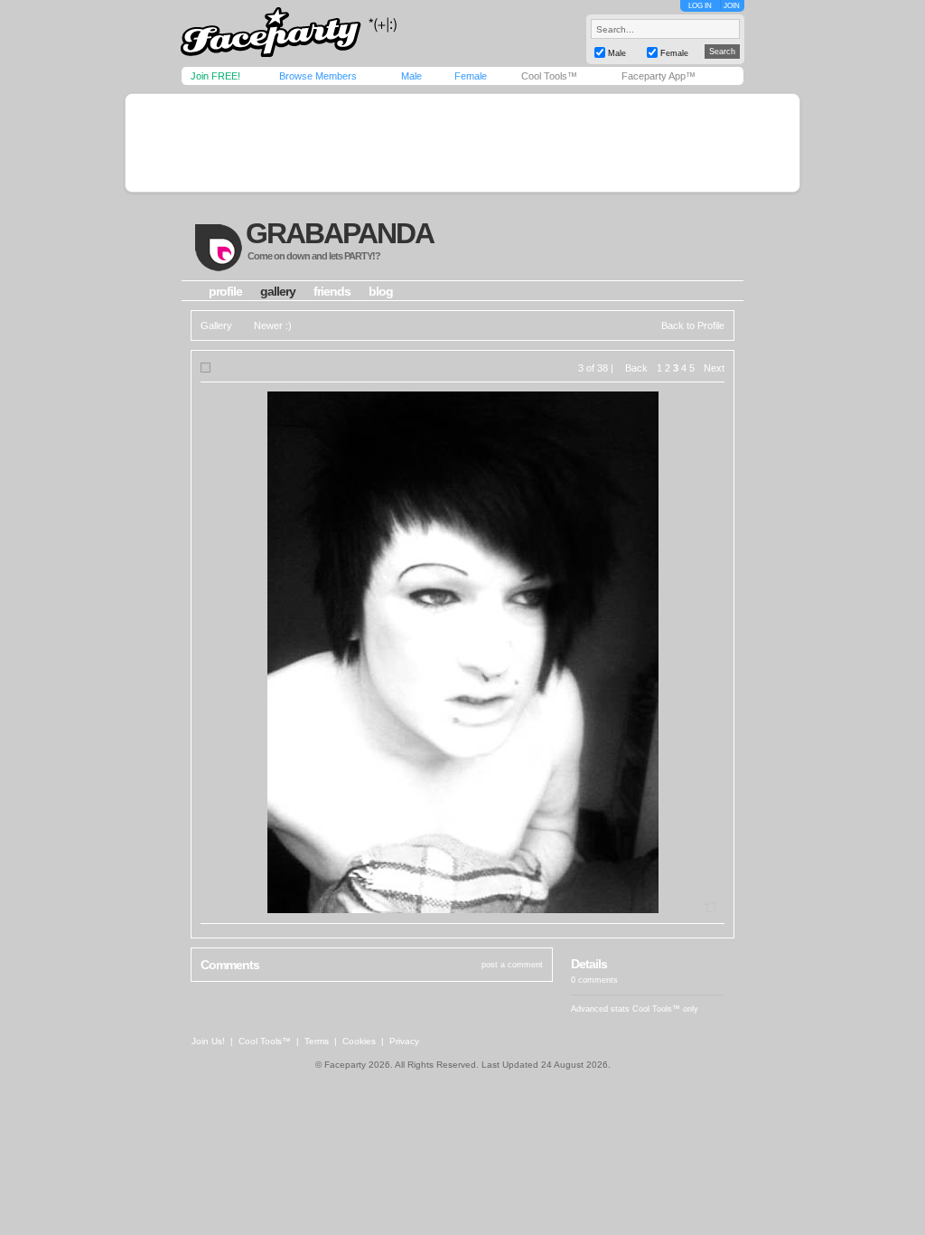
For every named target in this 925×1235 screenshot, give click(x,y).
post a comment (512, 964)
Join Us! (208, 1041)
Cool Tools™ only (665, 1008)
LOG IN (700, 6)
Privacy (404, 1041)
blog (381, 291)
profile (225, 291)
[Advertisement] (462, 143)
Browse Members (318, 76)
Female (470, 76)
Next (714, 368)
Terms (316, 1041)
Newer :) (273, 325)
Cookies (359, 1041)
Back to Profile (692, 325)
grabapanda (340, 233)
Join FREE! (215, 76)
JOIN (732, 6)
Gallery (216, 325)
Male (411, 76)
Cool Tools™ (549, 76)
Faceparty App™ (658, 76)
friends (331, 291)
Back (636, 368)
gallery (277, 291)
